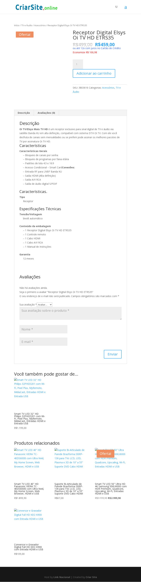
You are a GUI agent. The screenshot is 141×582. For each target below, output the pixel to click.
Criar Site (91, 577)
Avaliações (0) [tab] (46, 112)
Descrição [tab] (24, 112)
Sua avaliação (28, 304)
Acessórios (40, 25)
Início (16, 25)
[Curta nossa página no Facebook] (66, 571)
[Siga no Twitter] (73, 571)
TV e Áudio (26, 25)
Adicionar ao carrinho (94, 73)
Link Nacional (61, 577)
